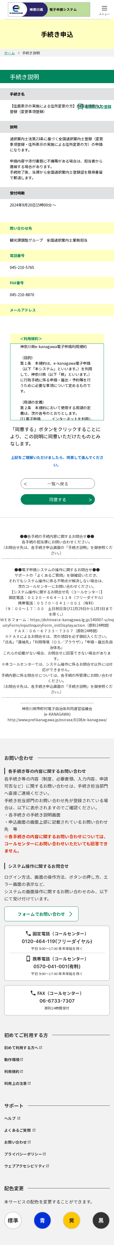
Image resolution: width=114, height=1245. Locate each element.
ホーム (9, 53)
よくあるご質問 (17, 1130)
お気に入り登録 (98, 106)
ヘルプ (10, 1118)
